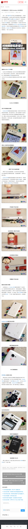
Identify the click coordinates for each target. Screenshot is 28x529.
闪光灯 (6, 294)
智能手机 (9, 15)
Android (14, 24)
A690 (6, 22)
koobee (14, 19)
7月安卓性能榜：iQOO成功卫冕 (10, 495)
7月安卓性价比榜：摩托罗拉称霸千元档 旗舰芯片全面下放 (14, 493)
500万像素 (21, 26)
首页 (2, 7)
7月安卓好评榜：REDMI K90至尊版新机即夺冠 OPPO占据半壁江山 (13, 491)
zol (2, 12)
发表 (23, 510)
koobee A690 (9, 28)
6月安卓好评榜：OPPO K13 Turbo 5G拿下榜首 (13, 499)
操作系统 (20, 24)
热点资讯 (7, 7)
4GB (12, 381)
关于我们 (23, 522)
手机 (10, 19)
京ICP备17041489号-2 (19, 524)
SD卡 (25, 381)
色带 (10, 75)
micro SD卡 (16, 381)
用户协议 (8, 524)
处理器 (4, 26)
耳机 (19, 179)
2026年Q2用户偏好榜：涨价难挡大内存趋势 (12, 497)
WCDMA (3, 375)
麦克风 (10, 183)
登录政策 (12, 524)
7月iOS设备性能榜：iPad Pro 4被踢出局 (11, 489)
